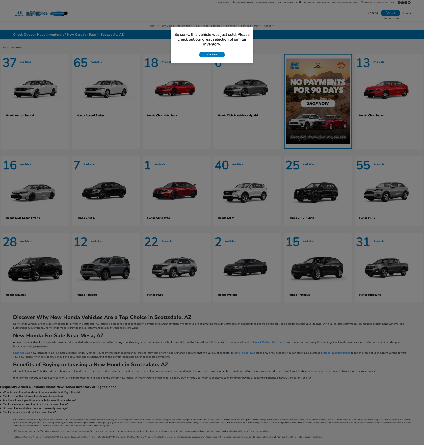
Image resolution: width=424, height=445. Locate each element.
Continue (212, 54)
